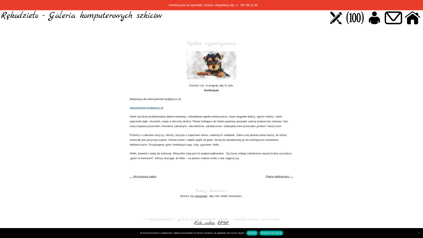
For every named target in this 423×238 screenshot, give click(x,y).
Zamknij (252, 233)
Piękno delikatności (279, 176)
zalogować (201, 196)
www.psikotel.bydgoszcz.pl (146, 107)
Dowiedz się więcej (271, 233)
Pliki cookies (204, 223)
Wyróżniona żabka (143, 176)
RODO (223, 223)
